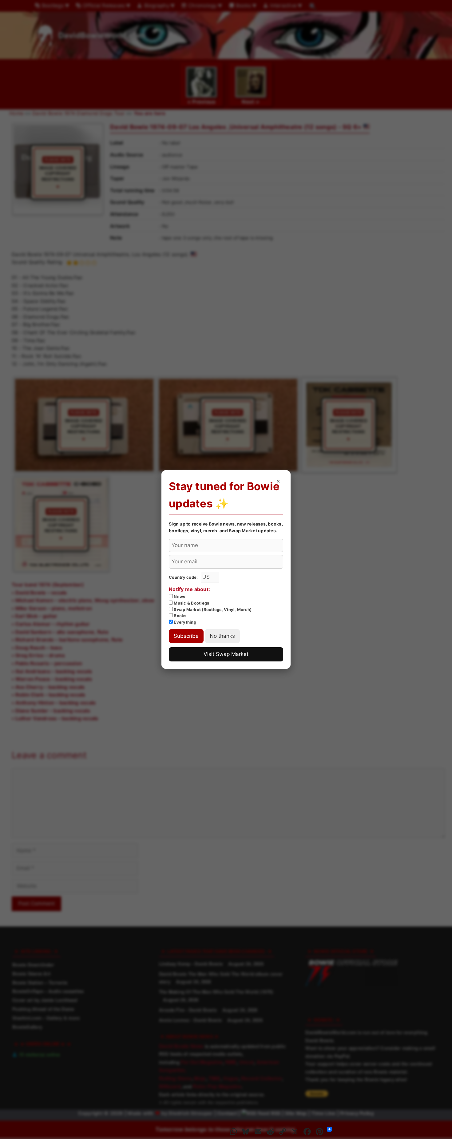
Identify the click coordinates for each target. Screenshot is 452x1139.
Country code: (184, 577)
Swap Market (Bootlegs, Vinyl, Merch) (212, 609)
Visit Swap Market (226, 654)
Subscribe (186, 636)
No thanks (222, 636)
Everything (184, 622)
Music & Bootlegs (191, 603)
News (179, 596)
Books (180, 615)
